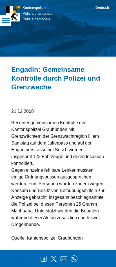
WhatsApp (74, 259)
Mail (64, 259)
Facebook (43, 259)
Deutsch (102, 8)
